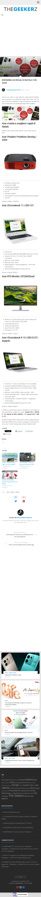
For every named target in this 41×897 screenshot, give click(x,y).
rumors (32, 790)
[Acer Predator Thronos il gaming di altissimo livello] (27, 457)
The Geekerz (16, 795)
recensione (24, 791)
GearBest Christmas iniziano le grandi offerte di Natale (9, 481)
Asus (2, 782)
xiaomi (4, 798)
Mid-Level (14, 788)
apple (35, 780)
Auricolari (7, 782)
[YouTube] (17, 887)
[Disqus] (20, 575)
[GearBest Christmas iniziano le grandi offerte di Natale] (10, 474)
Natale (12, 492)
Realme (17, 791)
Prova (11, 790)
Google (15, 785)
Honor (21, 785)
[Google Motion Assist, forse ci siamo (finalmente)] (20, 748)
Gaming (10, 785)
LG (10, 788)
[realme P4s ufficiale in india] (20, 663)
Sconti (11, 793)
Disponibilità (17, 782)
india (31, 785)
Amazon (22, 780)
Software (12, 758)
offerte (17, 492)
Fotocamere (4, 785)
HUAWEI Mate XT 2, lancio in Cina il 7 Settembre (17, 832)
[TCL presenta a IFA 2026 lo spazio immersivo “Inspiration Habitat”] (20, 691)
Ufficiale (27, 796)
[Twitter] (20, 887)
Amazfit (17, 780)
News (6, 673)
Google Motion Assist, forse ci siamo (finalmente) (19, 760)
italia (36, 785)
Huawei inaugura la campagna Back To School (18, 732)
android (29, 779)
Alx (31, 883)
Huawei (26, 785)
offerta (27, 788)
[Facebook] (23, 887)
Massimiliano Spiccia (14, 90)
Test (35, 793)
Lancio (5, 787)
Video (32, 796)
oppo (37, 788)
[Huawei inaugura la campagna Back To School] (20, 720)
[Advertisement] (20, 34)
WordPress (19, 883)
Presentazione (4, 791)
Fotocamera (32, 782)
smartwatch (26, 793)
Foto (27, 782)
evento (23, 782)
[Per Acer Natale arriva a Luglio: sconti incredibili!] (10, 457)
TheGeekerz (4, 796)
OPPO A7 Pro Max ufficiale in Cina (21, 858)
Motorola (20, 788)
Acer (8, 492)
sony (31, 793)
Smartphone (12, 673)
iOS (34, 785)
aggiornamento (10, 780)
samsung (5, 793)
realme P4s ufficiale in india (13, 675)
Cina (12, 782)
